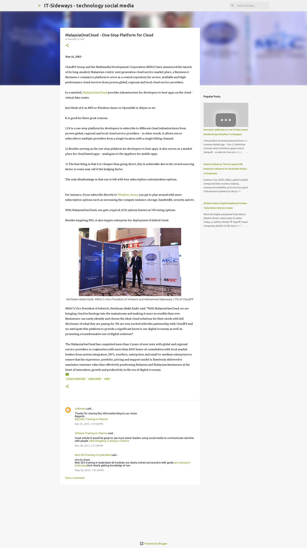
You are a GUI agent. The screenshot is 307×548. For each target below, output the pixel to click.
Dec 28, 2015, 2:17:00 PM (89, 445)
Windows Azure (128, 194)
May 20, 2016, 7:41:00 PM (89, 470)
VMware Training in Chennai (91, 433)
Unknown (80, 408)
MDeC (107, 379)
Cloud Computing (76, 379)
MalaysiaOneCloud (95, 92)
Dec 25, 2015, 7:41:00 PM (89, 423)
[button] (67, 45)
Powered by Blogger (155, 543)
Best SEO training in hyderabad (93, 454)
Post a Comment (75, 477)
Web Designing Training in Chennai (109, 440)
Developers (95, 379)
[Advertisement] (130, 511)
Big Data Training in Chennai (91, 419)
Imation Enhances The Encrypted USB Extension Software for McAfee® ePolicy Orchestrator (225, 169)
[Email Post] (67, 375)
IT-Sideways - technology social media (89, 5)
